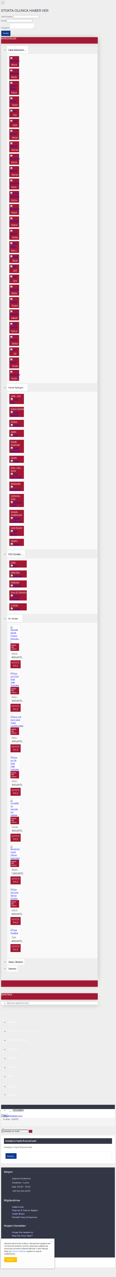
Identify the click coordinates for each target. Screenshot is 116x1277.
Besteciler (16, 483)
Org (15, 280)
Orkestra (15, 293)
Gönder (6, 33)
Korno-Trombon (15, 200)
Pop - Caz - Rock (16, 469)
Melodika (15, 225)
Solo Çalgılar (15, 331)
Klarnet (14, 174)
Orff (15, 270)
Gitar (15, 125)
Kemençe (15, 162)
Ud (14, 353)
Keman (15, 149)
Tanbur (14, 343)
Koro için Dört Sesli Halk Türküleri (15, 697)
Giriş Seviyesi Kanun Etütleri (15, 910)
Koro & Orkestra (18, 592)
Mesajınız (5, 28)
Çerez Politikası (19, 1251)
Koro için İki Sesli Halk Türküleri (15, 781)
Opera (14, 457)
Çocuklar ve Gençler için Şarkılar (15, 827)
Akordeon (15, 64)
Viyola (15, 366)
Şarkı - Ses (16, 396)
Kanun (15, 137)
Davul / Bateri (15, 92)
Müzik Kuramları (15, 443)
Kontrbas (15, 187)
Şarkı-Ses (15, 572)
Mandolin (15, 212)
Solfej (13, 432)
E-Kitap (14, 605)
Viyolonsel (15, 378)
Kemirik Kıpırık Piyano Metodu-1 (15, 653)
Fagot (15, 104)
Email (3, 21)
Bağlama (15, 77)
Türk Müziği (16, 528)
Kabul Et (10, 1260)
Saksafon (15, 318)
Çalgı (13, 562)
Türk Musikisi (15, 937)
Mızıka (15, 237)
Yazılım (14, 540)
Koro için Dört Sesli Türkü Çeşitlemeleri (15, 737)
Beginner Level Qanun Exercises (15, 869)
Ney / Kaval (15, 250)
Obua (15, 260)
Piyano (14, 305)
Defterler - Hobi (16, 497)
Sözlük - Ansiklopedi (16, 513)
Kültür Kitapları (18, 409)
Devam (10, 1156)
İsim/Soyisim (6, 16)
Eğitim (14, 422)
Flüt (15, 115)
